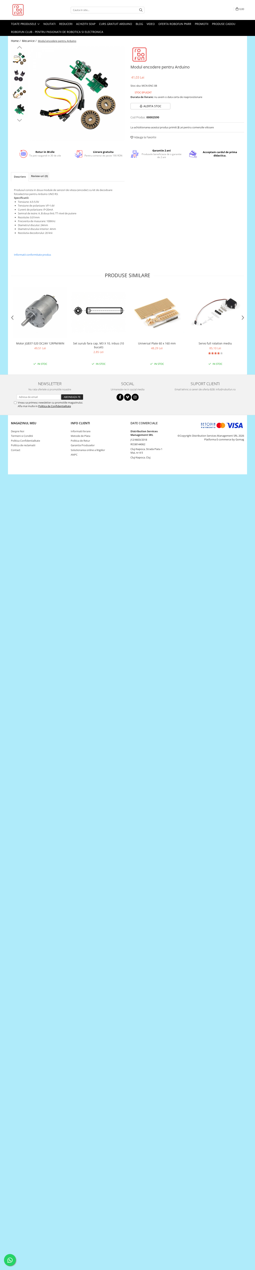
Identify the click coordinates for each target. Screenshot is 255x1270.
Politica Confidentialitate (25, 440)
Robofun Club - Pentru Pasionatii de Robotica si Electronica (57, 32)
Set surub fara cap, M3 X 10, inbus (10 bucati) (98, 345)
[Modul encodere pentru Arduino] (77, 93)
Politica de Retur (80, 440)
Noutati (49, 24)
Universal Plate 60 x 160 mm (157, 343)
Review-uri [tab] (39, 176)
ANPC (74, 454)
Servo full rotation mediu (215, 343)
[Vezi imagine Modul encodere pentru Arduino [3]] (19, 109)
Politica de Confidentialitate (54, 406)
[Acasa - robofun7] (31, 10)
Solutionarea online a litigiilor (88, 450)
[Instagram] (135, 397)
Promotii (201, 24)
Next (19, 120)
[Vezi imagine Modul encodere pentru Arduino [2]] (19, 92)
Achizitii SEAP (85, 24)
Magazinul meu (23, 423)
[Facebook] (120, 397)
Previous (19, 48)
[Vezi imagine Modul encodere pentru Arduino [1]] (19, 75)
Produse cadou (223, 24)
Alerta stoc (152, 106)
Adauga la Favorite (144, 137)
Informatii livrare (80, 431)
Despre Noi (17, 431)
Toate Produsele (24, 24)
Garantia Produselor (83, 445)
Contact (15, 450)
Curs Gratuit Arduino (115, 24)
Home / (16, 41)
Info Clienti (80, 423)
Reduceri (66, 24)
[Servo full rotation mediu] (215, 312)
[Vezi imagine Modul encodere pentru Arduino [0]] (19, 58)
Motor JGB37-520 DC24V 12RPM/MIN (40, 343)
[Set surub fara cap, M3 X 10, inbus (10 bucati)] (98, 312)
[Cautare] (140, 10)
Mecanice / (29, 41)
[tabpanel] (77, 93)
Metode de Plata (80, 436)
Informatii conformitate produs (32, 254)
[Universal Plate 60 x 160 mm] (157, 312)
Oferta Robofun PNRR (174, 24)
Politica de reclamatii (23, 445)
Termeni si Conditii (22, 436)
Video (151, 24)
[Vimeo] (127, 397)
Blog (139, 24)
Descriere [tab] (20, 176)
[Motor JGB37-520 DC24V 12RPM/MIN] (40, 312)
